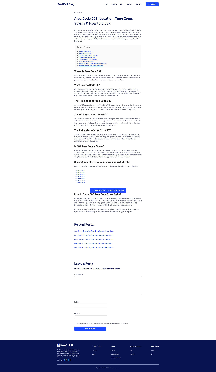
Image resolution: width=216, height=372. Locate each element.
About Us (139, 4)
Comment (78, 274)
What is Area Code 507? (86, 53)
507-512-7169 (80, 180)
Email (77, 314)
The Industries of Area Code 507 (88, 59)
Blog (93, 354)
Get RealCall (152, 4)
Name (76, 302)
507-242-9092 (80, 172)
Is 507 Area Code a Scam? (86, 61)
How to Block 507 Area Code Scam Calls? (91, 65)
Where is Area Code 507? (86, 51)
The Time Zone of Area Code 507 (88, 55)
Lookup (114, 4)
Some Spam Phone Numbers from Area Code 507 (93, 63)
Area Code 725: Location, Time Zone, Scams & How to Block (93, 235)
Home (106, 4)
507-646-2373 (80, 183)
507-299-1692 (80, 176)
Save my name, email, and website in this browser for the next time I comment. (102, 324)
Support (129, 4)
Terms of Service (116, 358)
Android (152, 351)
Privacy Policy (115, 354)
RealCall (113, 351)
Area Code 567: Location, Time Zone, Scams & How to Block (93, 239)
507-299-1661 (80, 174)
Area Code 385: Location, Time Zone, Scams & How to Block (93, 243)
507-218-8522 (80, 170)
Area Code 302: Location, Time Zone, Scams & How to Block (93, 247)
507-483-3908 (80, 178)
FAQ (121, 4)
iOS (151, 354)
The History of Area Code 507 (87, 57)
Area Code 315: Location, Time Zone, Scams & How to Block (93, 231)
